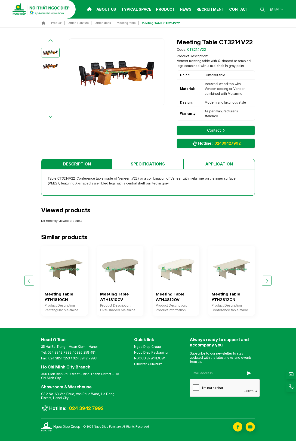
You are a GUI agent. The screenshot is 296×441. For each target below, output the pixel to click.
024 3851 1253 (59, 358)
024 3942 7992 (59, 352)
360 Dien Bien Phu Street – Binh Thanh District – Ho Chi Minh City (80, 376)
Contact (238, 9)
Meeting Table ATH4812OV (170, 297)
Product (165, 9)
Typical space (136, 9)
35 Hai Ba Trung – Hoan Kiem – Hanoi (69, 347)
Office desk (103, 23)
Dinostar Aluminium (148, 364)
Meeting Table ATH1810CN (59, 297)
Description (77, 164)
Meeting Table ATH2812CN (226, 297)
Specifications (148, 164)
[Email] (291, 374)
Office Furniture (78, 23)
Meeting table (126, 23)
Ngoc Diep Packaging (151, 352)
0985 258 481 (85, 352)
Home (89, 9)
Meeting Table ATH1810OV (114, 297)
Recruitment (210, 9)
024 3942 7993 (85, 358)
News (185, 9)
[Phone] (291, 387)
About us (106, 9)
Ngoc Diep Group (147, 347)
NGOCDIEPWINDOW (149, 358)
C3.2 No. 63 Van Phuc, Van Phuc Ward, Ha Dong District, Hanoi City (77, 396)
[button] (50, 40)
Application (219, 164)
